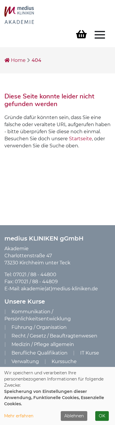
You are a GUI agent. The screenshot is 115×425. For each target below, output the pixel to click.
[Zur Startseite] (19, 14)
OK (102, 416)
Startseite (80, 138)
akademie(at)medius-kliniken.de (59, 288)
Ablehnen (74, 416)
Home (18, 60)
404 (36, 60)
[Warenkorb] (81, 34)
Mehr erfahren (18, 416)
